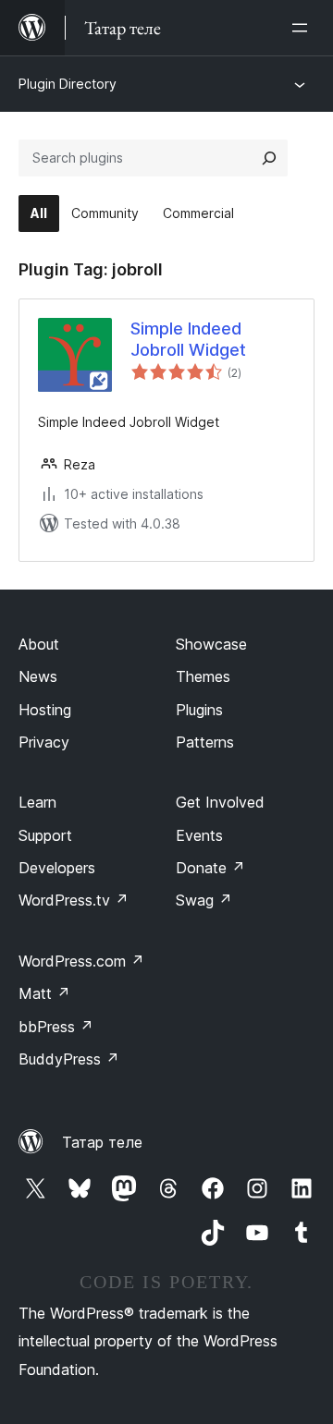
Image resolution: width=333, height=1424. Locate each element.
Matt (44, 993)
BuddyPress (68, 1059)
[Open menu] (303, 27)
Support (45, 835)
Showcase (211, 644)
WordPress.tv (73, 900)
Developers (56, 867)
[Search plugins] (269, 158)
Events (199, 835)
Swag (204, 900)
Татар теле (102, 1142)
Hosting (44, 709)
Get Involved (220, 802)
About (38, 644)
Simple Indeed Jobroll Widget (188, 339)
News (37, 676)
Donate (210, 867)
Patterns (205, 742)
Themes (203, 676)
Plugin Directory (67, 83)
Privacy (43, 742)
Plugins (199, 709)
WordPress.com (81, 961)
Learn (37, 802)
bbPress (55, 1026)
